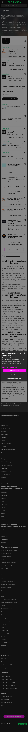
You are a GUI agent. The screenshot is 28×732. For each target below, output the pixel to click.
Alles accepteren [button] (14, 370)
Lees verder (12, 365)
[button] (14, 367)
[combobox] (24, 353)
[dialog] (14, 366)
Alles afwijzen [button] (14, 374)
